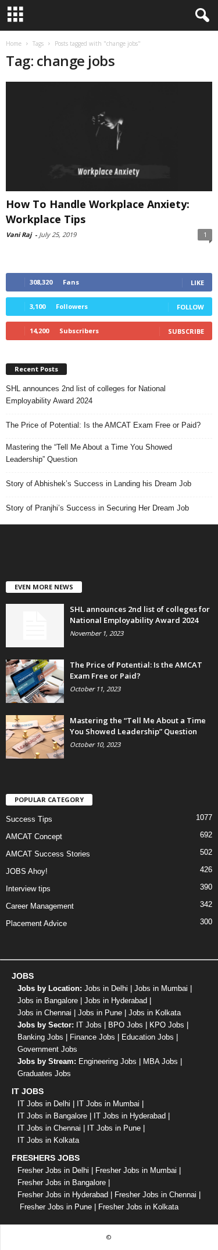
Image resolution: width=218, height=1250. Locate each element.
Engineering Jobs (107, 1061)
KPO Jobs (166, 1025)
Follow (190, 307)
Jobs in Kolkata (154, 1012)
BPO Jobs (125, 1025)
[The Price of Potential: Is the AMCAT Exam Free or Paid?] (35, 681)
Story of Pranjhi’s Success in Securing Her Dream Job (97, 508)
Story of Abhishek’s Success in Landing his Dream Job (98, 483)
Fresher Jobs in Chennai (155, 1194)
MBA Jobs (160, 1061)
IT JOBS (28, 1091)
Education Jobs (147, 1037)
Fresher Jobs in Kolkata (138, 1206)
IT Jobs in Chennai (49, 1128)
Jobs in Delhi (106, 988)
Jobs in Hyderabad (115, 1000)
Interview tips (28, 888)
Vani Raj (18, 234)
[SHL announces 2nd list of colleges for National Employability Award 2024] (35, 625)
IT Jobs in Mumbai (108, 1103)
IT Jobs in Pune (114, 1128)
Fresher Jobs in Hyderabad (62, 1194)
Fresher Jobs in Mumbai (136, 1170)
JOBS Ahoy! (27, 871)
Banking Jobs (40, 1037)
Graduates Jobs (44, 1073)
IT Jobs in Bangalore (52, 1115)
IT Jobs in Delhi (43, 1103)
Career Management (40, 906)
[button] (200, 15)
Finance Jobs (92, 1037)
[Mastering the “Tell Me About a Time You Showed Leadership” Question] (35, 737)
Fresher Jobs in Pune (56, 1206)
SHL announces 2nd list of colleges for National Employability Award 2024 (86, 394)
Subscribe (186, 331)
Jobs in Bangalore (47, 1000)
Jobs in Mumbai (161, 988)
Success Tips (29, 819)
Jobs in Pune (100, 1012)
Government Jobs (47, 1049)
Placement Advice (36, 923)
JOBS (23, 976)
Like (197, 282)
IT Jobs (89, 1025)
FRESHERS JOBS (46, 1157)
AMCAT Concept (34, 836)
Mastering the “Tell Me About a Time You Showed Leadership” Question (89, 453)
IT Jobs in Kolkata (48, 1140)
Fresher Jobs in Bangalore (61, 1182)
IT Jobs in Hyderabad (130, 1115)
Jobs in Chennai (44, 1012)
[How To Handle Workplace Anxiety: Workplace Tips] (109, 136)
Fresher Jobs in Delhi (53, 1170)
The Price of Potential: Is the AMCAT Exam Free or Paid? (103, 425)
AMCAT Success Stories (48, 854)
